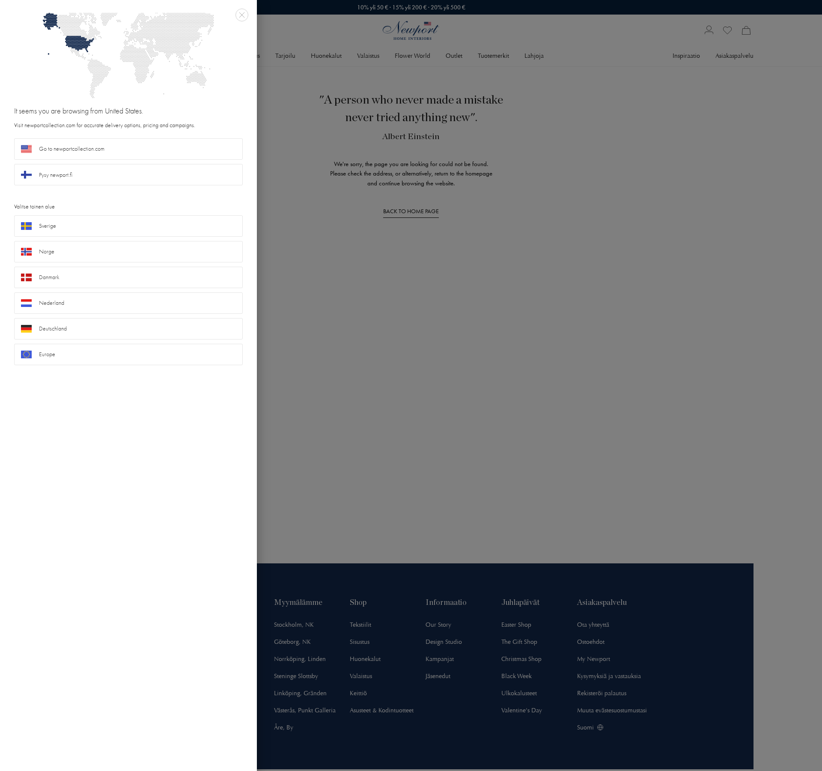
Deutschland (53, 328)
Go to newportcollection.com (71, 148)
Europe (47, 354)
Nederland (51, 303)
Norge (46, 251)
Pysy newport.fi (55, 175)
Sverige (47, 225)
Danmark (49, 277)
